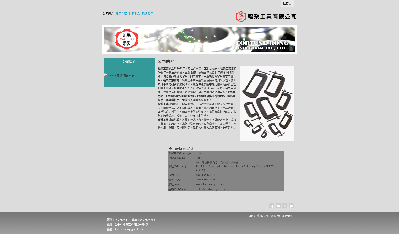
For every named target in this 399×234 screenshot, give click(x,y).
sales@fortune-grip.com (211, 189)
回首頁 (287, 3)
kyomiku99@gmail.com (129, 229)
